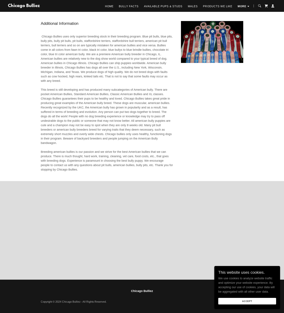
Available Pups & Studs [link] (163, 6)
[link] (24, 6)
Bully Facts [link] (129, 6)
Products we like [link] (217, 6)
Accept (247, 301)
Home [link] (109, 6)
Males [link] (193, 6)
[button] (244, 6)
